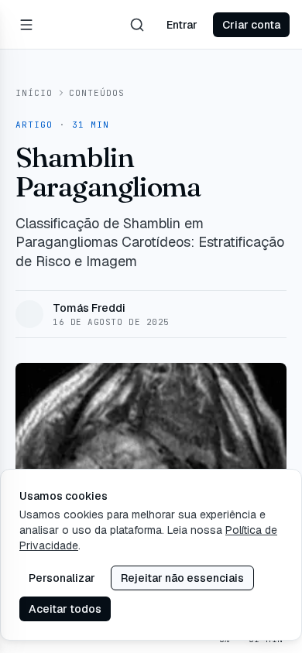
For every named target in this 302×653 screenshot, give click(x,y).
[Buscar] (137, 25)
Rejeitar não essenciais (182, 578)
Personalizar (62, 578)
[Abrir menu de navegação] (26, 25)
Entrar (181, 25)
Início (34, 92)
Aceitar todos (65, 609)
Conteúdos (97, 92)
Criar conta (251, 25)
